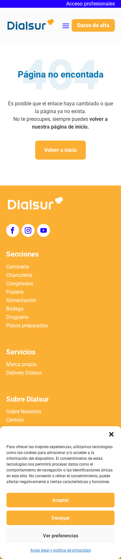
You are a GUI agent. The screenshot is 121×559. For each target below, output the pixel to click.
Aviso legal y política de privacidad (60, 550)
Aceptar (60, 500)
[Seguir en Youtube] (43, 230)
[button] (111, 434)
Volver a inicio (60, 150)
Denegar (61, 518)
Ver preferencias (60, 536)
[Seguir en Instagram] (28, 230)
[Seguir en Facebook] (12, 230)
